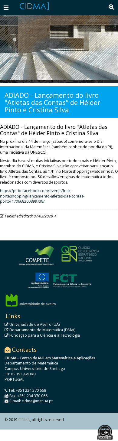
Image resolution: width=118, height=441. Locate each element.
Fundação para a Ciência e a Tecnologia (44, 335)
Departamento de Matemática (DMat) (41, 329)
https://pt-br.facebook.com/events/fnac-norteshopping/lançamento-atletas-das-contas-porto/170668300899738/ (42, 196)
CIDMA (24, 419)
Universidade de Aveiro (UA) (34, 324)
